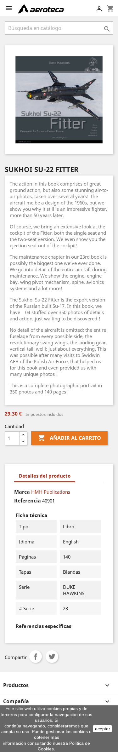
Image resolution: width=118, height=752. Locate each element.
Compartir (35, 656)
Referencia (27, 500)
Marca (22, 492)
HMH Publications (50, 492)
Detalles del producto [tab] (44, 476)
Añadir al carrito (69, 438)
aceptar (102, 728)
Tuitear (52, 656)
